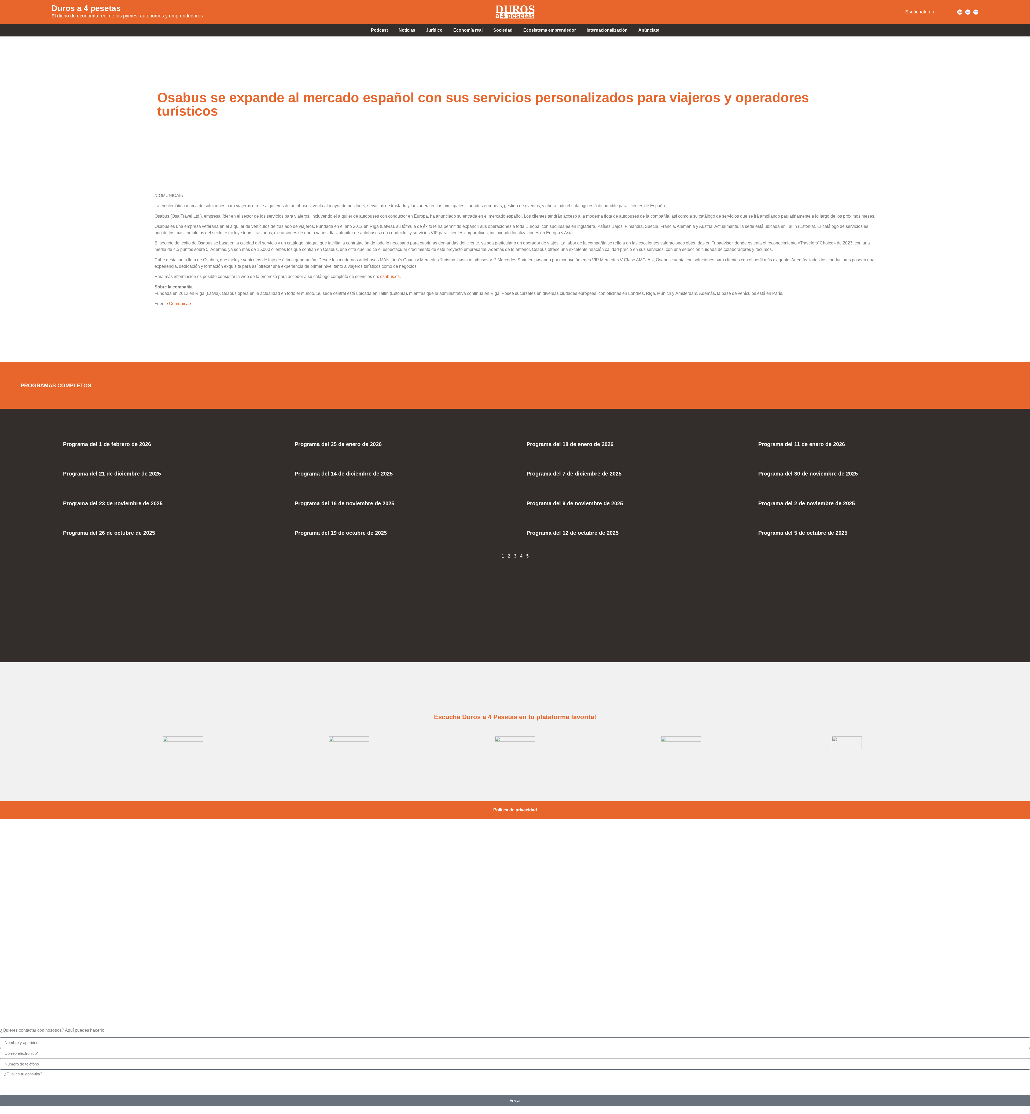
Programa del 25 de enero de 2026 (338, 444)
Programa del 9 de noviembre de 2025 (575, 503)
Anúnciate (648, 30)
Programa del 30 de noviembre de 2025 (808, 474)
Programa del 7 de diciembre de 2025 (574, 474)
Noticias (407, 30)
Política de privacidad (515, 810)
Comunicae (180, 303)
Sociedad (503, 30)
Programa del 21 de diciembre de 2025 (112, 474)
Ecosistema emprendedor (549, 30)
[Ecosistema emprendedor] (515, 893)
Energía (515, 949)
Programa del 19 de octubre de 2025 (341, 533)
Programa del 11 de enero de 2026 (801, 444)
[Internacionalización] (515, 970)
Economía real (468, 30)
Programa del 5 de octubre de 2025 (802, 533)
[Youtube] (951, 12)
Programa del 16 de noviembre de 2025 (344, 503)
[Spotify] (943, 12)
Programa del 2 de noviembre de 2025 (806, 503)
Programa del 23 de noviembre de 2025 (113, 503)
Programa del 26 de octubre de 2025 (109, 533)
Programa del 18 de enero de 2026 (570, 444)
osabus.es (390, 276)
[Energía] (515, 931)
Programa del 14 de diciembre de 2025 (344, 474)
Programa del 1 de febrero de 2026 (107, 444)
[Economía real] (515, 855)
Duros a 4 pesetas (86, 8)
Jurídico (434, 30)
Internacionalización (607, 30)
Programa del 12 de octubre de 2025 (573, 533)
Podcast (379, 30)
